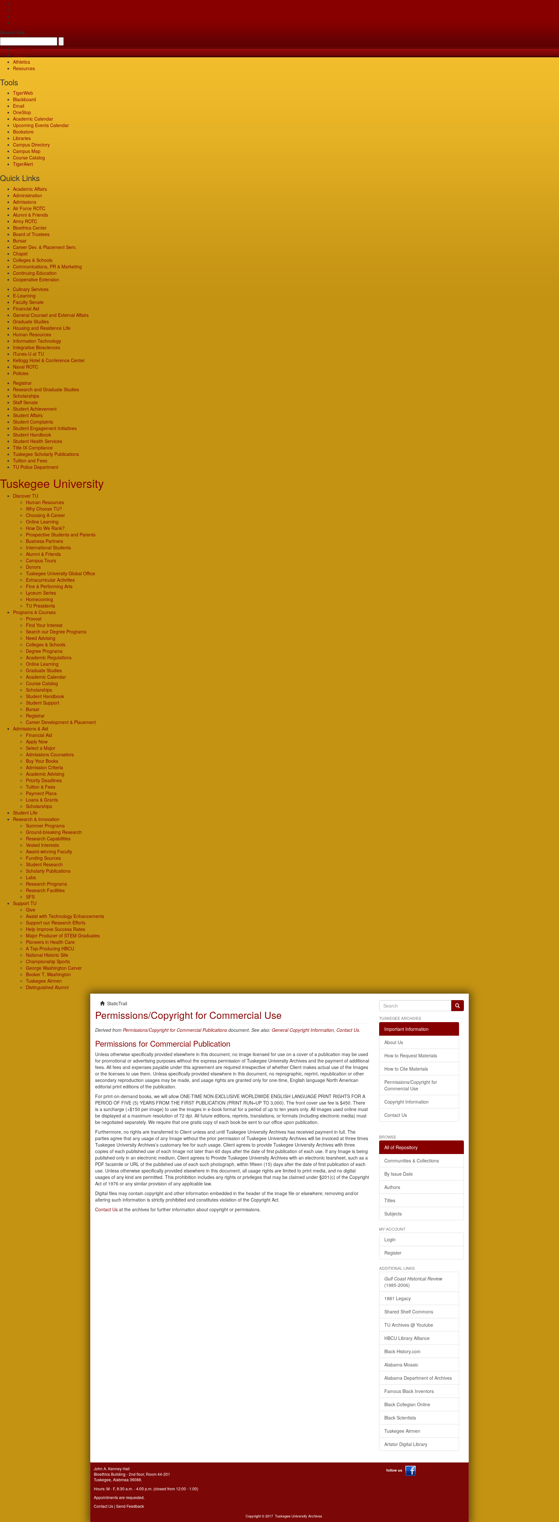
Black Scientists (400, 1417)
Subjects (393, 1213)
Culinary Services (31, 289)
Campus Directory (31, 144)
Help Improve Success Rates (55, 929)
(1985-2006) (413, 1281)
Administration (27, 195)
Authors (392, 1187)
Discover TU (25, 495)
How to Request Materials (410, 1055)
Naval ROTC (25, 366)
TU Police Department (35, 467)
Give (17, 9)
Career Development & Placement (61, 722)
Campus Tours (41, 560)
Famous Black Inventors (409, 1391)
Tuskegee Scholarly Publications (46, 454)
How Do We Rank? (45, 528)
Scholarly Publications (48, 871)
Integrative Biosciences (36, 347)
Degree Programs (44, 651)
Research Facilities (45, 890)
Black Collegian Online (407, 1404)
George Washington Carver (54, 968)
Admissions (24, 202)
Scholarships (26, 396)
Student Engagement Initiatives (45, 428)
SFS (30, 896)
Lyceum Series (41, 592)
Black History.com (402, 1351)
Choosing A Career (45, 515)
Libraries (22, 138)
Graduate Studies (31, 321)
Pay (17, 22)
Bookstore (23, 131)
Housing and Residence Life (42, 328)
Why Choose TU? (44, 508)
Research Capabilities (48, 838)
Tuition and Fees (30, 460)
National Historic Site (47, 955)
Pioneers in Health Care (50, 942)
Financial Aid (26, 308)
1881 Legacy (397, 1298)
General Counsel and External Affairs (51, 315)
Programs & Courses (34, 612)
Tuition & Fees (40, 786)
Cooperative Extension (36, 279)
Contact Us (347, 1030)
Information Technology (37, 341)
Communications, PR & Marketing (47, 266)
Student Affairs (28, 415)
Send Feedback (130, 1506)
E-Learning (24, 295)
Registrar (22, 383)
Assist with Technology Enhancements (65, 916)
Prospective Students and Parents (60, 534)
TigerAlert (23, 164)
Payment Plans (41, 793)
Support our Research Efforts (55, 922)
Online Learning (42, 521)
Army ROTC (25, 221)
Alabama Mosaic (401, 1364)
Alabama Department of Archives (418, 1378)
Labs (31, 877)
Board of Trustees (31, 234)
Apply (18, 3)
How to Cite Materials (406, 1068)
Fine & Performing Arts (49, 586)
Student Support (42, 702)
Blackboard (24, 99)
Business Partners (44, 541)
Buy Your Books (42, 761)
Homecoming (39, 599)
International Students (48, 547)
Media (19, 55)
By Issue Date (398, 1174)
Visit (17, 16)
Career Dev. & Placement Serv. (44, 247)
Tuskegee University (52, 483)
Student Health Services (37, 441)
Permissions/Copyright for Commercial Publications (175, 1030)
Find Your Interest (44, 625)
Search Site (12, 32)
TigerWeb (23, 49)
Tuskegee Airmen (44, 980)
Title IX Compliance (33, 447)
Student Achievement (35, 408)
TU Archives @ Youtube (408, 1325)
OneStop (22, 112)
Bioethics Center (30, 227)
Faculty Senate (28, 302)
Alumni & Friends (30, 214)
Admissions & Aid (30, 728)
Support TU (25, 903)
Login (390, 1239)
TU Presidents (40, 605)
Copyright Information (406, 1101)
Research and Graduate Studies (46, 389)
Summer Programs (45, 825)
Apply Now (37, 741)
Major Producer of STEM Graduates (63, 935)
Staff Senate (25, 402)
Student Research (44, 864)
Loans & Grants (42, 799)
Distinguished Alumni (47, 987)
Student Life (25, 812)
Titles (389, 1200)
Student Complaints (33, 421)
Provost (33, 618)
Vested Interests (42, 845)
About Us (393, 1042)
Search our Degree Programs (56, 631)
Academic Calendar (33, 118)
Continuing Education (35, 273)
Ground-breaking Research (54, 832)
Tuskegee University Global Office (60, 573)
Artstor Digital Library (405, 1444)
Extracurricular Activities (50, 580)
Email (18, 106)
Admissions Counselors (50, 754)
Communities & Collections (411, 1160)
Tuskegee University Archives (298, 1515)
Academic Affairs (30, 189)
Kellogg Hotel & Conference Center (49, 360)
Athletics (21, 62)
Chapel (20, 253)
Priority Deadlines (44, 780)
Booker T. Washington (48, 974)
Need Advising (40, 638)
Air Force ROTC (29, 208)
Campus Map (26, 151)
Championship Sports (48, 961)
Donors (33, 567)
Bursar (20, 240)
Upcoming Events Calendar (41, 125)
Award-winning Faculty (49, 851)
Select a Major (40, 748)
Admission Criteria (44, 767)
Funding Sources (43, 858)
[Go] (457, 1005)
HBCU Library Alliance (407, 1338)
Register (392, 1252)
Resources (24, 68)
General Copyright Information (303, 1030)
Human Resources (32, 334)
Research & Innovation (36, 819)
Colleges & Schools (32, 260)
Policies (20, 373)
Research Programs (46, 883)
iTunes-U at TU (28, 354)
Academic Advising (45, 774)
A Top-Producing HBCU (50, 948)
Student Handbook (32, 434)
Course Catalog (29, 157)
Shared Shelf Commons (408, 1311)
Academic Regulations (48, 657)
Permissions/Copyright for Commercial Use (410, 1085)
